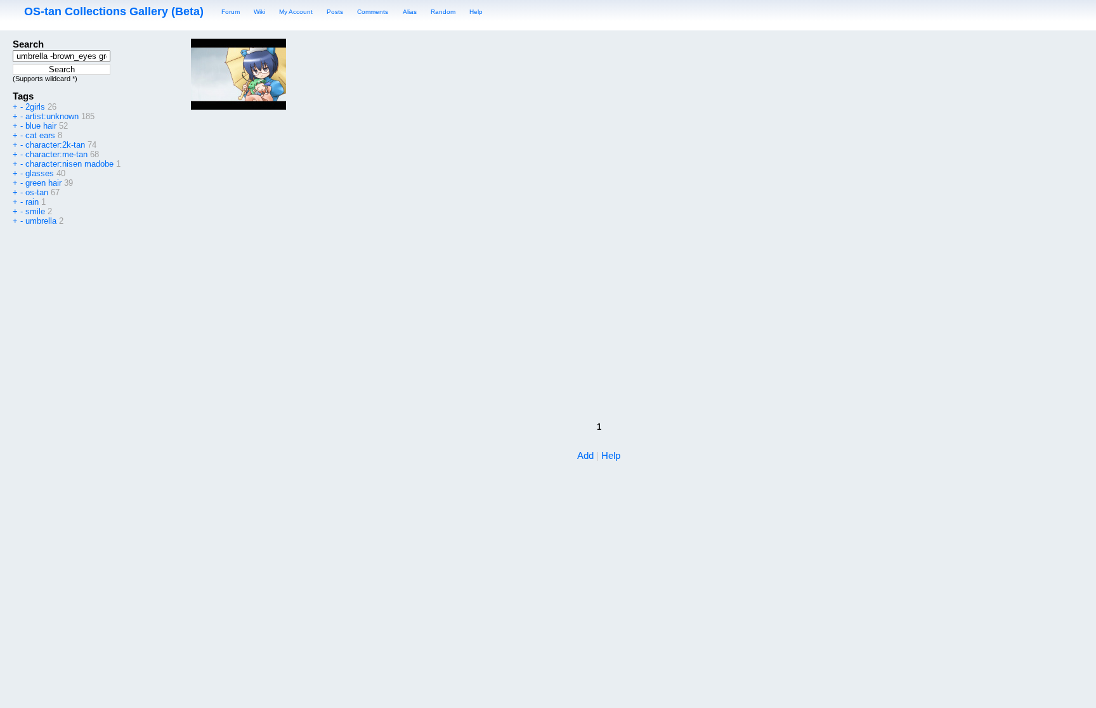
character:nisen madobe (69, 164)
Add (585, 455)
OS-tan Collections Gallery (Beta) (114, 11)
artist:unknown (52, 116)
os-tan (36, 192)
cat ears (40, 135)
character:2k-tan (55, 145)
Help (476, 11)
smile (35, 211)
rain (32, 202)
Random (443, 11)
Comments (372, 11)
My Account (296, 11)
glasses (39, 173)
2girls (35, 107)
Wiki (259, 11)
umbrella (40, 221)
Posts (335, 11)
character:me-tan (56, 154)
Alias (410, 11)
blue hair (40, 126)
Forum (230, 11)
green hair (43, 183)
